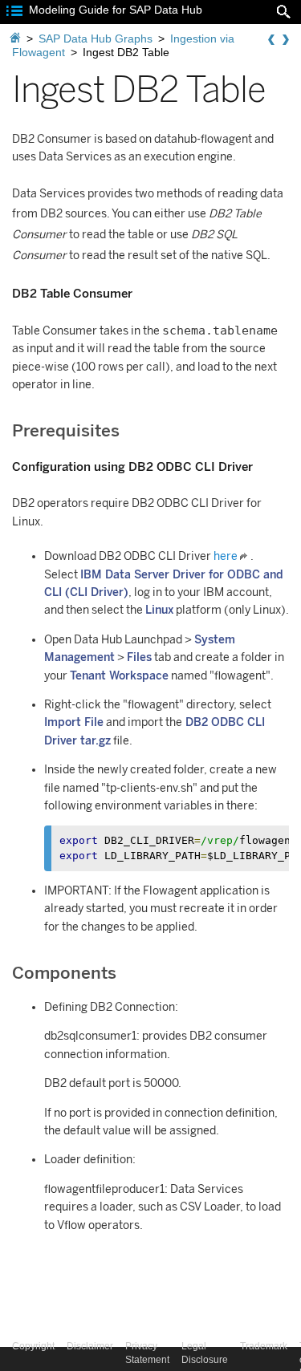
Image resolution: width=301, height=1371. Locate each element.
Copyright (33, 1346)
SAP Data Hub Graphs (96, 38)
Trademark (263, 1346)
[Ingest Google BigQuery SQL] (286, 40)
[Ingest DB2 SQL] (271, 40)
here (226, 556)
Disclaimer (90, 1346)
